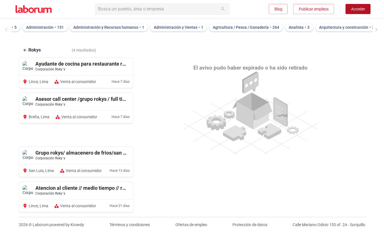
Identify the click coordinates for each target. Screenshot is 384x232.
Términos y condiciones (129, 224)
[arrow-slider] (7, 29)
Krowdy (77, 224)
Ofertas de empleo (191, 224)
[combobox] (162, 9)
